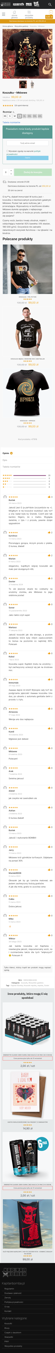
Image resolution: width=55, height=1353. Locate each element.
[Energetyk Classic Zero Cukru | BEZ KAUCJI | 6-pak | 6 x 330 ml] (28, 1157)
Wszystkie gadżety (21, 26)
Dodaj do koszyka (33, 172)
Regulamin (9, 1288)
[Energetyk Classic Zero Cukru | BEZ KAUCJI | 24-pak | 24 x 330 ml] (28, 1027)
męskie (40, 985)
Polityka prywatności (13, 1302)
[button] (27, 59)
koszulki (24, 983)
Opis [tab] (5, 460)
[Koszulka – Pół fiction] (28, 269)
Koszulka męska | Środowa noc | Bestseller (28, 359)
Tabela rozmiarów (11, 122)
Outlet (46, 985)
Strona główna (8, 26)
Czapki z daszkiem (12, 1332)
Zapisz (27, 157)
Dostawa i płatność (12, 1293)
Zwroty (7, 1297)
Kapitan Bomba (17, 985)
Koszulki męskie (30, 985)
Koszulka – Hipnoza (27, 421)
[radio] (5, 116)
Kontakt (7, 1311)
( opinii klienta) (21, 105)
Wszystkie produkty (13, 1346)
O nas (7, 1306)
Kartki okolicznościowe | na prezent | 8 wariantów (28, 1122)
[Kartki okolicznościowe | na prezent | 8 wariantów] (28, 1094)
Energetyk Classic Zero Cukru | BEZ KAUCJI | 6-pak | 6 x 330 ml (27, 1184)
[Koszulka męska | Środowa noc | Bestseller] (28, 331)
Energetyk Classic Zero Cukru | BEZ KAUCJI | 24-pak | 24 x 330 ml (27, 1055)
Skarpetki (8, 1337)
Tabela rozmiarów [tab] (11, 466)
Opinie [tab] (7, 453)
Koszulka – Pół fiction (27, 297)
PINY (6, 1341)
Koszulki (8, 1323)
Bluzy (6, 1328)
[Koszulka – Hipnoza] (28, 393)
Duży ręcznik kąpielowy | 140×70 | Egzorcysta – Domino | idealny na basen (27, 1253)
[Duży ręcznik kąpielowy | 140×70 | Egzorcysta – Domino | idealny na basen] (28, 1224)
